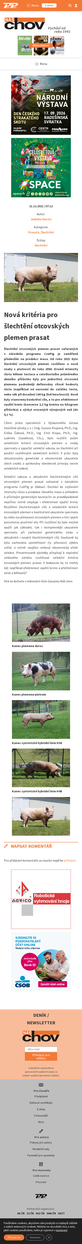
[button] (41, 1056)
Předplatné (41, 1096)
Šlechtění (47, 232)
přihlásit (70, 860)
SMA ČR (51, 1213)
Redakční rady (41, 1149)
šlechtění (41, 245)
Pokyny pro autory (41, 1142)
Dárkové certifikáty (41, 1102)
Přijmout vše (14, 1237)
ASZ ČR (40, 1213)
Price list (41, 1182)
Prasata (33, 232)
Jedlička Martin (41, 219)
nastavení (61, 1230)
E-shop (41, 1109)
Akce (41, 1122)
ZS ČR (30, 1213)
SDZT (61, 1213)
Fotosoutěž (41, 1115)
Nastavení (35, 1237)
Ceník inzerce (41, 1175)
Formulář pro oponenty (41, 1155)
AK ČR (21, 1213)
